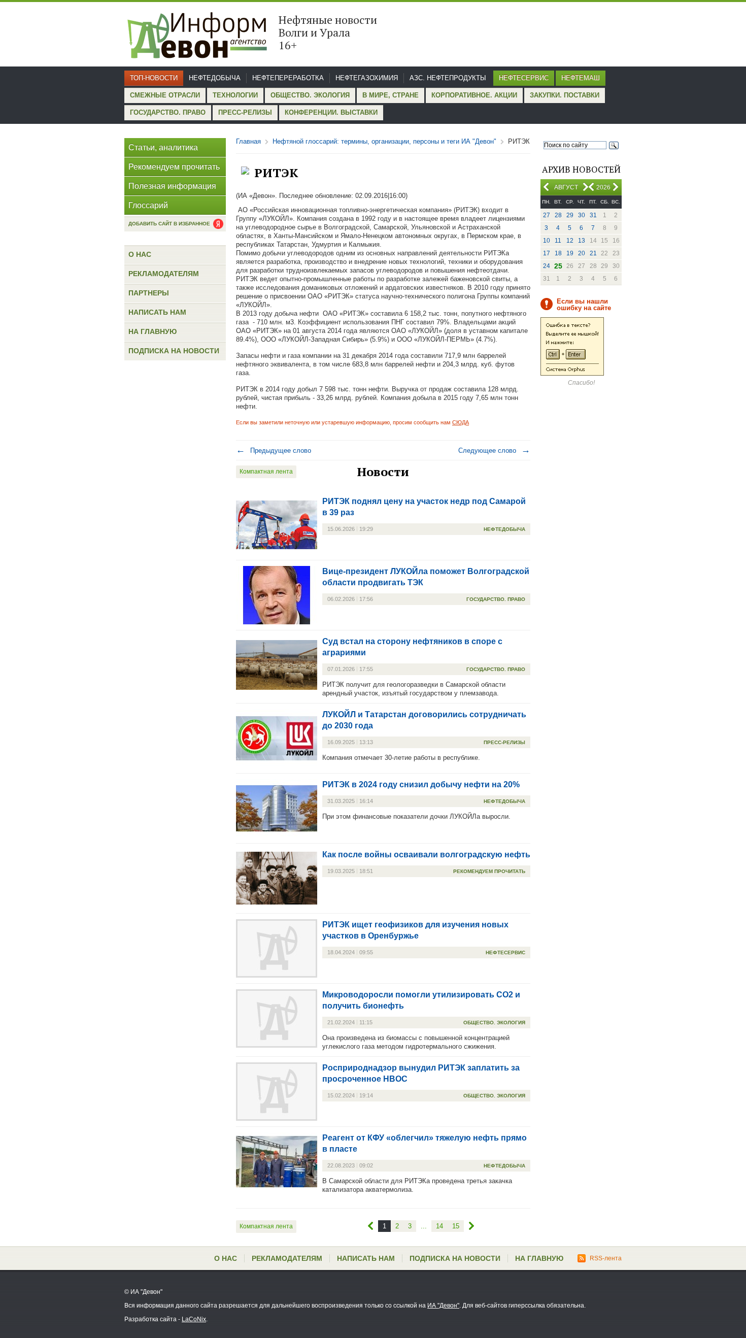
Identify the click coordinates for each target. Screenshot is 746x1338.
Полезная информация (172, 186)
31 (593, 215)
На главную (152, 331)
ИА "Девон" (443, 1305)
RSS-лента (606, 1258)
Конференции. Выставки (331, 112)
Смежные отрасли (165, 95)
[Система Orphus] (572, 373)
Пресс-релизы (245, 112)
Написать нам (157, 312)
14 (439, 1226)
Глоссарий (148, 205)
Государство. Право (168, 112)
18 (558, 253)
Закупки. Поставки (564, 95)
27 (546, 215)
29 (569, 215)
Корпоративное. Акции (474, 95)
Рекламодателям (163, 274)
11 (558, 240)
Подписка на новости (173, 351)
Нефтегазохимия (366, 78)
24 (546, 266)
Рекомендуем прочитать (174, 166)
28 (558, 215)
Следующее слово (494, 450)
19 (569, 253)
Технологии (235, 95)
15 (455, 1226)
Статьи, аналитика (163, 147)
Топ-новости (154, 78)
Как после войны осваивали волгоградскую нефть (426, 854)
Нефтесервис (524, 78)
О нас (139, 254)
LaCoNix (194, 1319)
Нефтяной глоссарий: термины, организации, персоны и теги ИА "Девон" (384, 141)
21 (593, 253)
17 (546, 253)
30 (581, 215)
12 (569, 240)
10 (546, 240)
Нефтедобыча (215, 78)
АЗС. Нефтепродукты (448, 78)
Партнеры (148, 293)
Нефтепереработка (288, 78)
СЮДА (460, 422)
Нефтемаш (580, 78)
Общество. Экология (310, 95)
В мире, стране (390, 95)
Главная (248, 141)
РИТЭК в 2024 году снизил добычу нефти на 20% (421, 784)
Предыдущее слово (273, 450)
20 (581, 253)
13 (581, 240)
